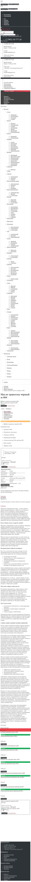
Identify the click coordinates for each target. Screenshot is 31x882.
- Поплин (12, 316)
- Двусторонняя (14, 184)
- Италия (12, 194)
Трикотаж (9, 293)
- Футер (12, 306)
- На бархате (13, 273)
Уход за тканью (8, 417)
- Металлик (13, 201)
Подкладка (10, 280)
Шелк (8, 327)
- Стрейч (12, 119)
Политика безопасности (10, 859)
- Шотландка (13, 209)
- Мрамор (12, 123)
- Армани (12, 330)
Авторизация (7, 16)
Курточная (10, 224)
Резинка (9, 376)
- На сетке (13, 268)
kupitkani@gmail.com (9, 52)
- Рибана (12, 304)
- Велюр (12, 129)
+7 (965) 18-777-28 (13, 39)
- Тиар (12, 212)
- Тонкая (12, 179)
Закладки (6, 868)
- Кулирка (12, 301)
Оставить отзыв (5, 485)
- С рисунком (13, 195)
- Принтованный (14, 132)
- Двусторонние (14, 267)
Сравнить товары (13, 9)
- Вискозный (13, 155)
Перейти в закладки (13, 4)
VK (5, 18)
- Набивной (13, 115)
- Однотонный (14, 116)
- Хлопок (12, 307)
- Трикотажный (14, 245)
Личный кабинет (8, 866)
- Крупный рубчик (15, 156)
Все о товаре (7, 411)
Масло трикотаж (11, 247)
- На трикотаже (14, 270)
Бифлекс (9, 139)
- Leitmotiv (13, 217)
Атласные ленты (11, 356)
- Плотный (13, 117)
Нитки (9, 371)
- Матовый (13, 149)
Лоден (8, 238)
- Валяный (13, 241)
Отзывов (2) (7, 414)
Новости (6, 96)
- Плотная (13, 178)
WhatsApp (6, 24)
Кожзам (9, 197)
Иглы (8, 359)
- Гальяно (12, 214)
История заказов (8, 867)
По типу (6, 109)
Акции (6, 103)
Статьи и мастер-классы (10, 875)
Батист (9, 133)
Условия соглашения (9, 860)
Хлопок (9, 312)
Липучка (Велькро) (12, 365)
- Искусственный (15, 332)
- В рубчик (13, 145)
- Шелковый (13, 130)
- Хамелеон (13, 274)
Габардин (9, 166)
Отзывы (6, 100)
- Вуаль (12, 261)
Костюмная (10, 204)
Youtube (6, 20)
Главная (6, 386)
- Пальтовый (13, 243)
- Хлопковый (13, 128)
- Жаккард (13, 323)
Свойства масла (8, 415)
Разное (9, 373)
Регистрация (7, 14)
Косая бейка (10, 362)
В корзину (3, 405)
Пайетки (9, 264)
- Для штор (13, 263)
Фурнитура (7, 353)
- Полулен (13, 235)
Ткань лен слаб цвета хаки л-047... (10, 763)
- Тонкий (12, 244)
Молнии (9, 368)
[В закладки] (3, 465)
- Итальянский (14, 148)
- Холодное (13, 251)
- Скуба (12, 186)
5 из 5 (2, 408)
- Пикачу (12, 215)
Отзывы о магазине (9, 877)
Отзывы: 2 (8, 408)
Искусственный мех (12, 189)
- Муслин (12, 324)
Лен (8, 231)
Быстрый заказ (11, 466)
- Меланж (12, 169)
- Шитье (12, 322)
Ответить (3, 496)
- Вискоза (12, 297)
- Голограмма (13, 146)
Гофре (8, 171)
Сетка (8, 283)
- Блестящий (13, 143)
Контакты (6, 102)
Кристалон (10, 221)
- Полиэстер (13, 161)
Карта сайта (7, 878)
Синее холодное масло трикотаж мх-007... (12, 790)
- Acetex (12, 142)
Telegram (6, 23)
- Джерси (12, 299)
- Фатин (12, 291)
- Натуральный (14, 333)
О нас (5, 857)
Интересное (7, 98)
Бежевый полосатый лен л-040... (9, 750)
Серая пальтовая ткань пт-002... (9, 736)
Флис (8, 309)
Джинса (9, 174)
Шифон (9, 337)
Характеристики (8, 412)
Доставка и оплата (9, 99)
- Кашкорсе (13, 300)
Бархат (9, 120)
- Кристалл (13, 250)
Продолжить (4, 4)
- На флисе (13, 188)
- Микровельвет (14, 158)
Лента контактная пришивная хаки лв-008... (12, 777)
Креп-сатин (10, 218)
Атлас (8, 112)
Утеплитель (10, 350)
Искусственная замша (13, 181)
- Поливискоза (14, 208)
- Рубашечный (14, 317)
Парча (8, 276)
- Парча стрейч (14, 278)
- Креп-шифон (14, 340)
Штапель (9, 345)
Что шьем (6, 418)
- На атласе (13, 271)
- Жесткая (12, 286)
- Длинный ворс (14, 192)
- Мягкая (12, 287)
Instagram (6, 21)
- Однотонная (14, 176)
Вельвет (9, 152)
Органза (9, 258)
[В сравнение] (5, 465)
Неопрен (9, 253)
